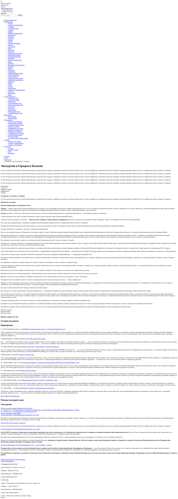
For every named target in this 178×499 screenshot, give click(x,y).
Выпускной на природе (28, 370)
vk (1, 461)
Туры (6, 158)
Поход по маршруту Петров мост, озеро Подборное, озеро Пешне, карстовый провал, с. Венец (49, 410)
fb (2, 461)
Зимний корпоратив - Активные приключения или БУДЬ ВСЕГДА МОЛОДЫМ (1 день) (51, 362)
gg (7, 461)
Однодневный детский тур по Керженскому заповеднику (36, 388)
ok (5, 461)
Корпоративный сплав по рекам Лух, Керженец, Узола (40, 380)
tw (4, 461)
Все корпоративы (13, 396)
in (8, 461)
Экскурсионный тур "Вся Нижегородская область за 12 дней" (20, 429)
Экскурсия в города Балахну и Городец (13, 423)
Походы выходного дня (8, 459)
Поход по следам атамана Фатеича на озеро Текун (16, 408)
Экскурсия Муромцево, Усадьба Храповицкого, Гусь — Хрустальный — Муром (26, 445)
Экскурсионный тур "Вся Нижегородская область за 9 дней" (20, 415)
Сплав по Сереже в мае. (26, 354)
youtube (11, 461)
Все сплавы (4, 396)
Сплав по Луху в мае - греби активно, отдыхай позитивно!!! (40, 346)
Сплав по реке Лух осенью (36, 339)
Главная (6, 156)
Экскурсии (7, 160)
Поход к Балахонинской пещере (11, 413)
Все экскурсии (20, 459)
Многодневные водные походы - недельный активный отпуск (45, 329)
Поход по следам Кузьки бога (27, 411)
